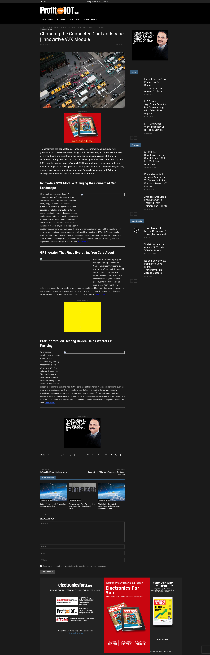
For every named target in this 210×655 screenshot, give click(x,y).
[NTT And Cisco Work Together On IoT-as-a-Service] (136, 126)
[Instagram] (45, 1)
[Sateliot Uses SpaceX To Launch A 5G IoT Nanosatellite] (53, 492)
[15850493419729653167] (82, 142)
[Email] (85, 48)
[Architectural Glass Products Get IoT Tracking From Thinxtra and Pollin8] (136, 199)
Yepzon (117, 455)
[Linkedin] (79, 48)
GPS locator (90, 455)
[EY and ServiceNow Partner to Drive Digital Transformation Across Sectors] (136, 81)
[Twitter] (80, 633)
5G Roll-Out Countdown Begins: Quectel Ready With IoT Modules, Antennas (155, 158)
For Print (126, 644)
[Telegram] (96, 48)
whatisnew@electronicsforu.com (80, 631)
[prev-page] (41, 514)
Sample (112, 643)
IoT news (99, 455)
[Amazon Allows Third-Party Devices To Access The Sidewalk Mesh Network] (82, 492)
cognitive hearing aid (66, 455)
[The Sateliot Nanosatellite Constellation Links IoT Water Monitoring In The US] (111, 492)
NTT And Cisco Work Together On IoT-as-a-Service (154, 126)
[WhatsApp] (74, 48)
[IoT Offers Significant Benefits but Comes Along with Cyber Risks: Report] (136, 103)
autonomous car (52, 455)
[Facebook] (41, 1)
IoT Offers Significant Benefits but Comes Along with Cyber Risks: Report (155, 107)
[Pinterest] (68, 48)
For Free (112, 644)
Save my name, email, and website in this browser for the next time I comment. (74, 566)
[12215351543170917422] (82, 447)
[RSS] (78, 633)
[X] (48, 1)
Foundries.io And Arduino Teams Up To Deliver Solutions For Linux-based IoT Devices (155, 180)
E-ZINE (165, 639)
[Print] (90, 48)
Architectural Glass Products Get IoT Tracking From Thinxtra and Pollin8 (155, 201)
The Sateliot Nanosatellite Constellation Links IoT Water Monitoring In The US (109, 506)
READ (162, 639)
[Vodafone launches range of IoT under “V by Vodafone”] (136, 246)
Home (42, 27)
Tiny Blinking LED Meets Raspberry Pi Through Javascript (155, 231)
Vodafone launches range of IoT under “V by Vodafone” (155, 247)
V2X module (108, 455)
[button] (167, 19)
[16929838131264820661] (82, 331)
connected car (79, 455)
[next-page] (45, 514)
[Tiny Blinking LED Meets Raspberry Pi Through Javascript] (136, 230)
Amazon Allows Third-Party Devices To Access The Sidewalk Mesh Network (82, 506)
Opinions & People (52, 27)
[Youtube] (82, 633)
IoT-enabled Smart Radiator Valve (53, 472)
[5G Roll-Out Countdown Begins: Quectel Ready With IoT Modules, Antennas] (136, 154)
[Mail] (74, 633)
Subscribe (126, 643)
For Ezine (140, 644)
